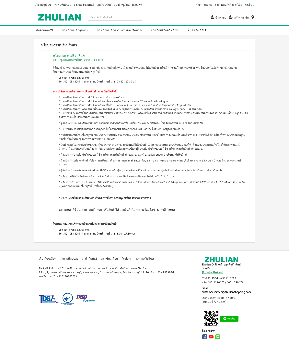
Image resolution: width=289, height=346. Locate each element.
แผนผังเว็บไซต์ (145, 258)
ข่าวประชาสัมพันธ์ (84, 4)
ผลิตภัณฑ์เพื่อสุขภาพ (75, 30)
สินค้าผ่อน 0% (44, 30)
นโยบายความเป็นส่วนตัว (103, 268)
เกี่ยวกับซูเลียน (43, 4)
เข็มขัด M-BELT (196, 30)
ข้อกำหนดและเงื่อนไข (133, 268)
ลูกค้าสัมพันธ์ (104, 4)
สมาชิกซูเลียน (122, 4)
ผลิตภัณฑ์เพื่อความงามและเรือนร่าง (119, 30)
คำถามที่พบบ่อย (62, 4)
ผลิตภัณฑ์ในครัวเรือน (164, 30)
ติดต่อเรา (137, 4)
